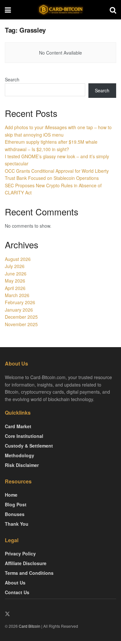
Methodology (19, 455)
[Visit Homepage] (60, 10)
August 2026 (18, 259)
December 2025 (21, 317)
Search (12, 79)
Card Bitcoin (29, 626)
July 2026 (15, 266)
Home (11, 494)
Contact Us (17, 592)
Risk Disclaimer (22, 465)
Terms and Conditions (29, 573)
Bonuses (15, 514)
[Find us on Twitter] (7, 614)
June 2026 (15, 273)
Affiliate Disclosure (25, 563)
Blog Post (15, 504)
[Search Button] (113, 9)
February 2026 (20, 302)
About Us (15, 582)
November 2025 (21, 324)
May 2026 (15, 280)
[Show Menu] (8, 9)
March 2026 (17, 295)
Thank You (16, 524)
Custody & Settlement (29, 445)
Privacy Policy (20, 553)
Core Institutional (24, 436)
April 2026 (15, 288)
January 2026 (19, 309)
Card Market (18, 426)
